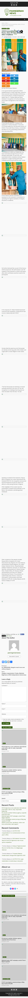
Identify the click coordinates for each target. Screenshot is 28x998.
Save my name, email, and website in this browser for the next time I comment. (13, 720)
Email (3, 709)
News (8, 28)
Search (3, 798)
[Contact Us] (16, 5)
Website (4, 714)
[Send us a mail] (14, 5)
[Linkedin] (14, 78)
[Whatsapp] (14, 83)
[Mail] (17, 888)
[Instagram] (13, 888)
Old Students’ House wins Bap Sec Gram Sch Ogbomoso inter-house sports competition (13, 840)
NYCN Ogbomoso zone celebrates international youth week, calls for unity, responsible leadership (14, 737)
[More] (6, 86)
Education (4, 28)
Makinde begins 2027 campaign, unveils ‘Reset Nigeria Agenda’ (14, 951)
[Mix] (6, 83)
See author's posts (14, 656)
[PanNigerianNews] (12, 5)
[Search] (24, 19)
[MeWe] (14, 81)
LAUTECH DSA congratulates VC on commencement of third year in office (13, 833)
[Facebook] (6, 75)
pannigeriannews (7, 37)
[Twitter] (14, 75)
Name (4, 703)
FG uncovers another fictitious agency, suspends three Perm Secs (14, 760)
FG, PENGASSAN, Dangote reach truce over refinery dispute (13, 667)
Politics (4, 957)
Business (5, 788)
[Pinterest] (6, 81)
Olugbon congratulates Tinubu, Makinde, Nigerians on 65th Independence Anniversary (14, 673)
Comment (5, 685)
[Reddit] (6, 78)
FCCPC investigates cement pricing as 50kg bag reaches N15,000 (14, 782)
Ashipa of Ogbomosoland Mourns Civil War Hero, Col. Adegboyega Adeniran (14, 848)
